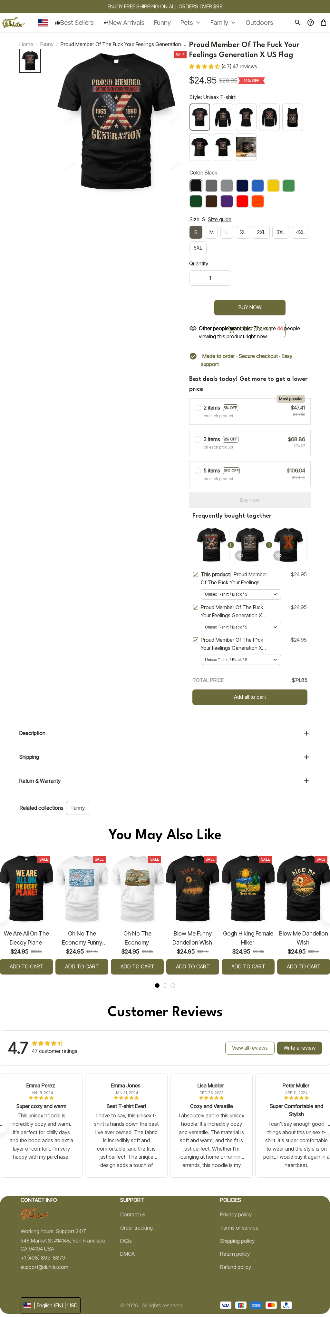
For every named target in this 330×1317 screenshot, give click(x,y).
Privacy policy (236, 1214)
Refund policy (235, 1267)
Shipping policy (237, 1241)
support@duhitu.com (44, 1267)
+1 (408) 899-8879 (43, 1257)
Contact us (132, 1214)
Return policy (235, 1254)
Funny (46, 44)
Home (26, 44)
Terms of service (239, 1227)
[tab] (157, 985)
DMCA (127, 1254)
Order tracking (136, 1227)
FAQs (126, 1241)
